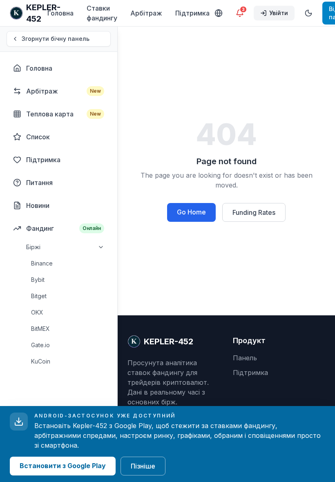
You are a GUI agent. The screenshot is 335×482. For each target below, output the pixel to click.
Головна (60, 13)
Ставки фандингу (102, 13)
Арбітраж (146, 13)
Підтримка (192, 13)
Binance (42, 263)
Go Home (191, 212)
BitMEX (40, 328)
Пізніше (143, 466)
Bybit (38, 279)
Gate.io (40, 344)
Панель (245, 358)
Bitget (39, 295)
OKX (37, 312)
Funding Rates (253, 212)
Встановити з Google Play (63, 466)
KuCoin (40, 361)
